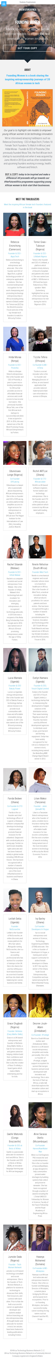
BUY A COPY (11, 174)
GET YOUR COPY (27, 48)
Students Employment (28, 2)
